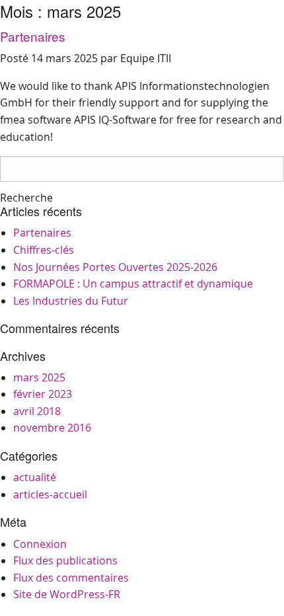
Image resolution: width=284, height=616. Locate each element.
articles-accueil (50, 494)
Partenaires (32, 36)
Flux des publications (65, 560)
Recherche (26, 197)
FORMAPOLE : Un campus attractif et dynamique (133, 283)
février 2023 (42, 394)
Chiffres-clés (43, 250)
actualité (34, 477)
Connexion (40, 544)
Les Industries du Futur (70, 300)
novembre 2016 (52, 427)
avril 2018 (37, 411)
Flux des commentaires (71, 577)
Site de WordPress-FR (66, 594)
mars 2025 (39, 377)
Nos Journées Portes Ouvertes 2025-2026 (115, 267)
